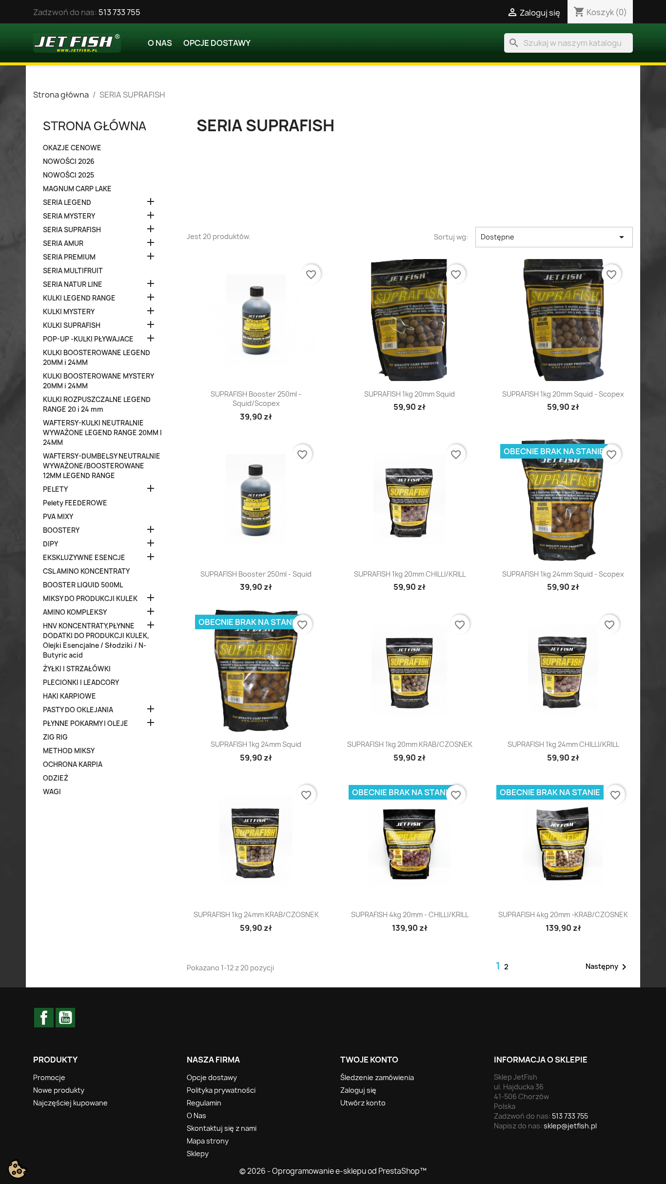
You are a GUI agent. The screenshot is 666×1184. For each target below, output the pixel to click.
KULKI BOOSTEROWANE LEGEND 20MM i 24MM (96, 357)
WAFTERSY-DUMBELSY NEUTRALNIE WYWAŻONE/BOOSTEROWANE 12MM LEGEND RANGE (101, 466)
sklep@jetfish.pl (570, 1125)
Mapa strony (208, 1140)
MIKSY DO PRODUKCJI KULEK (90, 598)
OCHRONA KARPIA (72, 764)
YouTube (65, 1017)
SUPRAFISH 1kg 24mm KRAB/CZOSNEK (256, 914)
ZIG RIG (55, 737)
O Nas (160, 43)
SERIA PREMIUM (69, 257)
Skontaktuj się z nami (221, 1128)
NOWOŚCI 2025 (68, 175)
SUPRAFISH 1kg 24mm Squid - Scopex (563, 574)
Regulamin (204, 1102)
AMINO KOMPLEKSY (75, 612)
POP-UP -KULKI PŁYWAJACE (88, 339)
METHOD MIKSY (69, 750)
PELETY (55, 489)
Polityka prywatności (221, 1090)
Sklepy (198, 1153)
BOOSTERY (61, 530)
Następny (608, 967)
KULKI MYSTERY (69, 311)
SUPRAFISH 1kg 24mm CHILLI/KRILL (563, 744)
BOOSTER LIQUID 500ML (83, 585)
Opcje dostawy (217, 43)
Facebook (44, 1017)
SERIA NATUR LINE (72, 284)
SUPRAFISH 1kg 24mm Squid (256, 744)
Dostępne (554, 237)
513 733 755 (119, 12)
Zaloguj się (358, 1090)
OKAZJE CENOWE (72, 147)
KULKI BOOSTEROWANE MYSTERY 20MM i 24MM (98, 381)
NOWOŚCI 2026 (69, 161)
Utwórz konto (363, 1102)
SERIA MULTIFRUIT (73, 270)
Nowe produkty (58, 1090)
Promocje (49, 1077)
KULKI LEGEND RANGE (79, 298)
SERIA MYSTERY (69, 216)
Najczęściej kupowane (70, 1102)
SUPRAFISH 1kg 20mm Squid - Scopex (563, 394)
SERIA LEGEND (67, 202)
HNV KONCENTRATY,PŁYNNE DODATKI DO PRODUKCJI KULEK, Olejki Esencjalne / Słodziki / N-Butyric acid (96, 641)
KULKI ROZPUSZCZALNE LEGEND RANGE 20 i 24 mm (97, 404)
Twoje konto (369, 1059)
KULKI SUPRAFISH (71, 325)
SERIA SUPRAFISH (72, 229)
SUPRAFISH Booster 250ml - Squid (256, 574)
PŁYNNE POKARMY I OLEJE (85, 723)
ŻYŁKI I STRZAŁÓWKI (77, 668)
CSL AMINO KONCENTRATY (86, 571)
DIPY (50, 544)
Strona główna (94, 126)
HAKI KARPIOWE (69, 696)
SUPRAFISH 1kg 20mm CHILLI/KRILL (410, 574)
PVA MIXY (58, 516)
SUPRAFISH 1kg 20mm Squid (409, 394)
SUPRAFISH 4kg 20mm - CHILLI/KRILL (410, 914)
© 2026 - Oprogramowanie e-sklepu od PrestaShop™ (333, 1171)
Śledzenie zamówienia (377, 1077)
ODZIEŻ (55, 778)
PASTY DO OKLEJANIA (78, 709)
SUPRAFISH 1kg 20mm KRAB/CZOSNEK (409, 744)
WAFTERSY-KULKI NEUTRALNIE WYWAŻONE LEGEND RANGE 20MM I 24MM (102, 433)
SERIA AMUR (63, 243)
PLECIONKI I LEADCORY (81, 682)
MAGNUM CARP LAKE (77, 188)
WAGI (52, 791)
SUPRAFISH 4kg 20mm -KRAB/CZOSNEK (563, 914)
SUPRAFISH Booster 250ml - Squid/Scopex (256, 398)
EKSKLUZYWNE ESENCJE (84, 557)
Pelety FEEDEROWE (75, 503)
